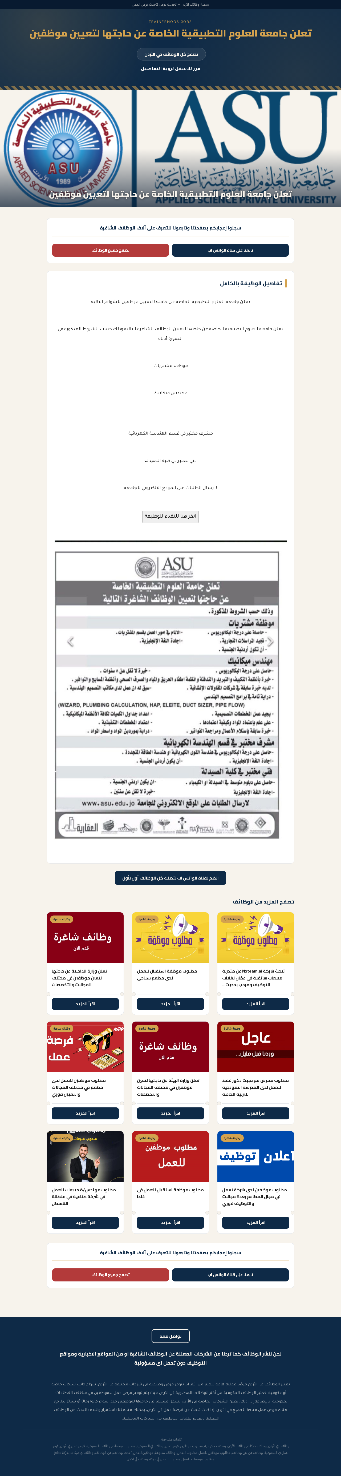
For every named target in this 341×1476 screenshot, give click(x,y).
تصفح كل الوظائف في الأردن (171, 54)
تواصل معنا (171, 1336)
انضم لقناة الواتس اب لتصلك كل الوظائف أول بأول (170, 878)
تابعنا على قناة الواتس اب (230, 250)
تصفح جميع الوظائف (110, 250)
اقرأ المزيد (255, 1004)
